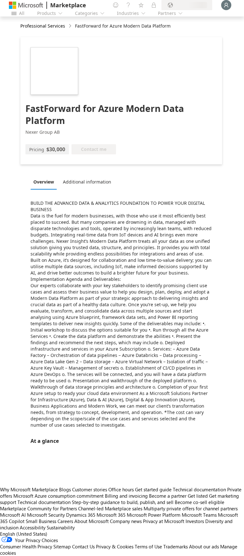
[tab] (45, 182)
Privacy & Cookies (114, 546)
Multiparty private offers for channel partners (191, 508)
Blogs (65, 489)
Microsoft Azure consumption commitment (59, 496)
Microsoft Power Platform (153, 515)
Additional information (87, 182)
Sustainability (61, 527)
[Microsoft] (26, 5)
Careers (65, 521)
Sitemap (62, 546)
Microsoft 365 (111, 515)
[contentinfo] (70, 26)
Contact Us (83, 546)
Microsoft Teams (199, 515)
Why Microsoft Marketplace (29, 489)
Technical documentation (199, 489)
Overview (43, 182)
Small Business (41, 521)
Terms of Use (148, 546)
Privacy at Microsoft (163, 521)
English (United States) (23, 534)
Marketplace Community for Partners (38, 508)
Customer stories (89, 489)
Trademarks (175, 546)
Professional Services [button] (42, 26)
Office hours (121, 489)
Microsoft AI (13, 515)
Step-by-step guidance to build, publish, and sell (122, 502)
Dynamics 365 (80, 515)
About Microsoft (91, 521)
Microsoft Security (46, 515)
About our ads (204, 546)
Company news (126, 521)
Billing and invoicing (126, 496)
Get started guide (153, 489)
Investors (195, 521)
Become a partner (167, 496)
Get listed (198, 496)
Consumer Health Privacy (26, 546)
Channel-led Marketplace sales (110, 508)
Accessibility (32, 527)
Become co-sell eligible (199, 502)
